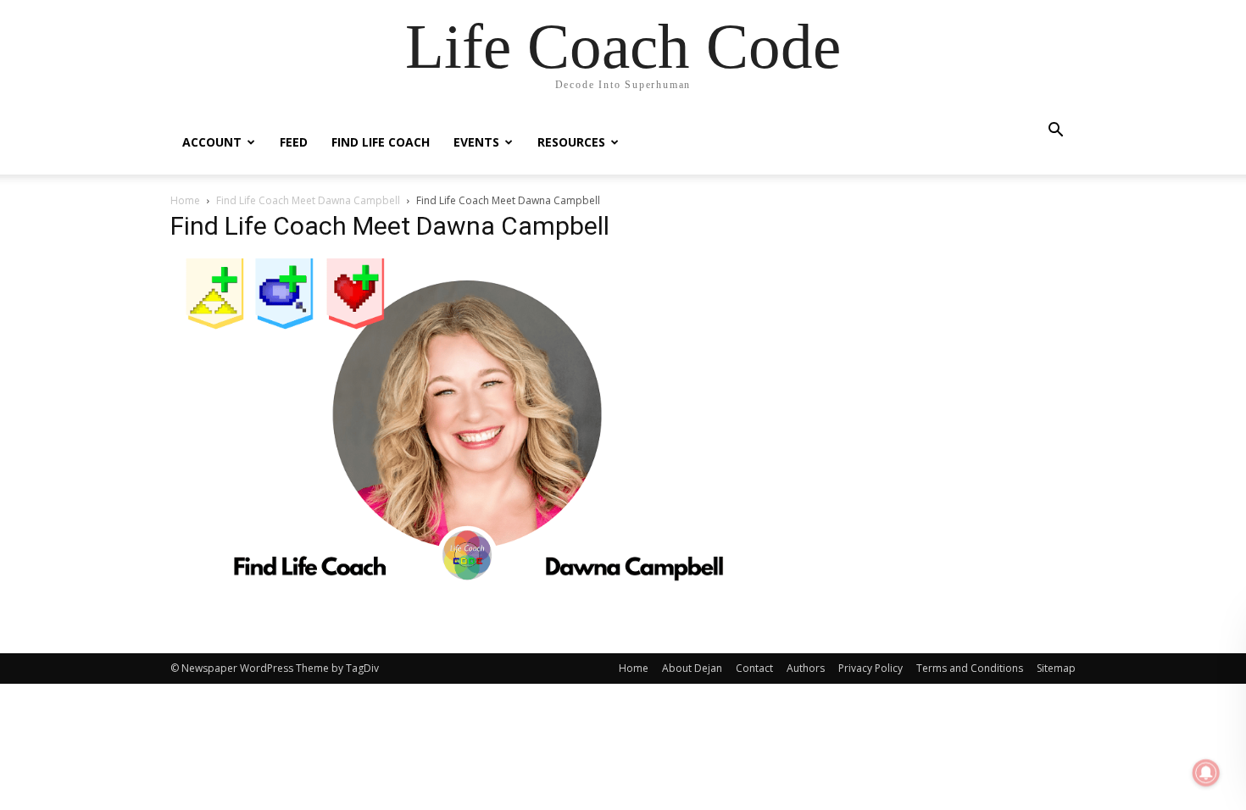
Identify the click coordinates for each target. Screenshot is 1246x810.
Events (476, 142)
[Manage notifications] (1206, 772)
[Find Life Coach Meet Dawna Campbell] (465, 580)
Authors (806, 668)
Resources (571, 142)
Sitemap (1056, 668)
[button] (1055, 132)
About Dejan (692, 668)
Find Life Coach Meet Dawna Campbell (308, 200)
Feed (294, 142)
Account (212, 142)
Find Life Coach (380, 142)
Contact (754, 668)
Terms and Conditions (969, 668)
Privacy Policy (870, 668)
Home (185, 200)
